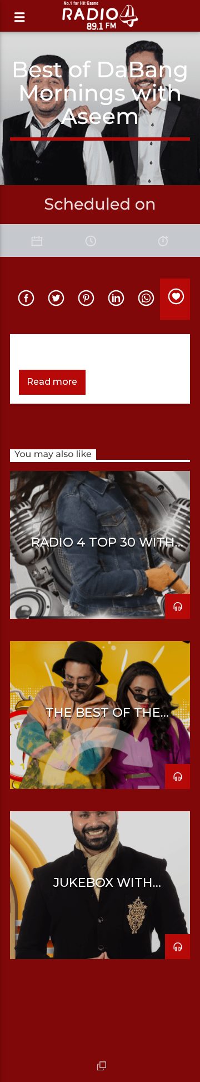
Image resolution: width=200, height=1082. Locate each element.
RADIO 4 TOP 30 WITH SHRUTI (103, 548)
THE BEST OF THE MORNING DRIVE (103, 718)
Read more (52, 381)
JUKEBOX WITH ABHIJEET (103, 889)
